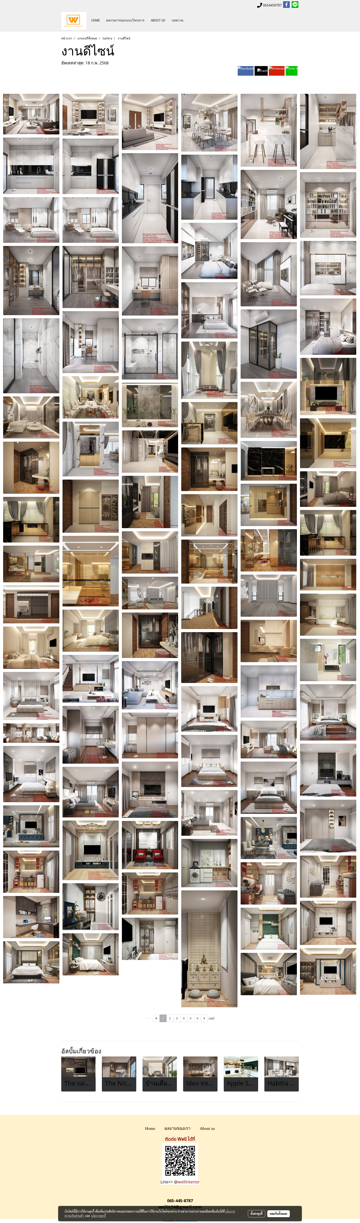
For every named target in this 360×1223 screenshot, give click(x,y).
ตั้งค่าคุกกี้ (256, 1213)
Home (150, 1128)
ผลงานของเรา (177, 1128)
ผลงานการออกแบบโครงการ (125, 20)
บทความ (177, 20)
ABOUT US (158, 20)
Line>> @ (180, 1182)
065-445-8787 (180, 1200)
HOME (95, 20)
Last (211, 1018)
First (149, 1018)
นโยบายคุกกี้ (98, 1216)
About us (207, 1128)
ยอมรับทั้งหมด (278, 1213)
